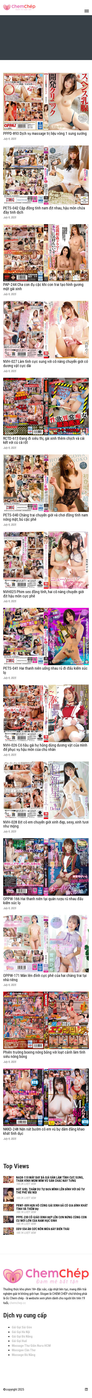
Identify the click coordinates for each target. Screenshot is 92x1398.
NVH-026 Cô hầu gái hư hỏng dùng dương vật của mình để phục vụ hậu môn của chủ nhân (45, 747)
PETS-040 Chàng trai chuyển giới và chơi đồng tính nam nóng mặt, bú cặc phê (45, 517)
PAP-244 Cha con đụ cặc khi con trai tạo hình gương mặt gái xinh (43, 286)
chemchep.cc (17, 1303)
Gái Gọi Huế (19, 1341)
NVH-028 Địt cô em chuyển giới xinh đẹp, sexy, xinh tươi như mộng (46, 824)
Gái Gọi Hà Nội (21, 1332)
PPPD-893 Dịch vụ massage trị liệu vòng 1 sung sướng (45, 133)
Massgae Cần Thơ (24, 1350)
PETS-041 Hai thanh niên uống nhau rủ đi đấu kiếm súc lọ (45, 670)
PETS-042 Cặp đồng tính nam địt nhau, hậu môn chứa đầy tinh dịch (44, 210)
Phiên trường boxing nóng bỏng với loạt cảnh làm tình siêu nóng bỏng (44, 1054)
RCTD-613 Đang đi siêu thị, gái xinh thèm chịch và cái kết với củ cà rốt (44, 440)
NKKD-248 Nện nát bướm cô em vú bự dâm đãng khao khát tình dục (44, 1131)
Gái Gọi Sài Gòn (22, 1327)
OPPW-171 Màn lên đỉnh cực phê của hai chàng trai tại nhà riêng (45, 977)
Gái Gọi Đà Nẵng (22, 1336)
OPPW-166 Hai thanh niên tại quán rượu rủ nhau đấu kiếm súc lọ (43, 901)
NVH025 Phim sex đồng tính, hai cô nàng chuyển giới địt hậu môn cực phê (43, 593)
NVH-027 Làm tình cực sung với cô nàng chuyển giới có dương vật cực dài (45, 363)
